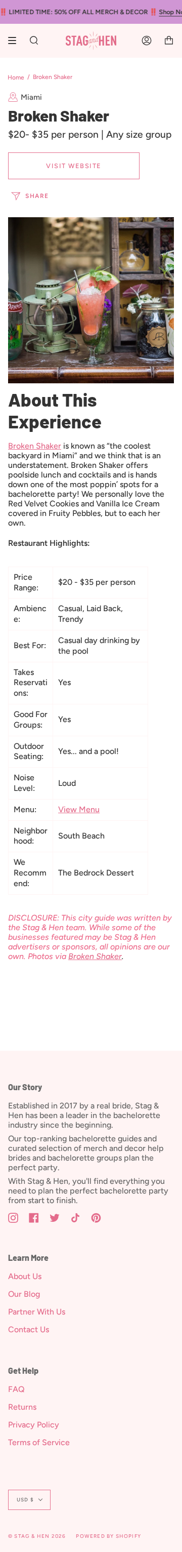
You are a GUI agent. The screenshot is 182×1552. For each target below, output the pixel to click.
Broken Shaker (34, 446)
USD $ (25, 1499)
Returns (22, 1407)
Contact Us (28, 1329)
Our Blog (24, 1294)
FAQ (16, 1389)
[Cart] (169, 41)
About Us (24, 1276)
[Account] (147, 41)
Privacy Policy (33, 1424)
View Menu (79, 809)
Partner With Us (36, 1312)
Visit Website (74, 166)
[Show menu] (15, 40)
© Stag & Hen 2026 (37, 1536)
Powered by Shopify (108, 1536)
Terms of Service (39, 1442)
